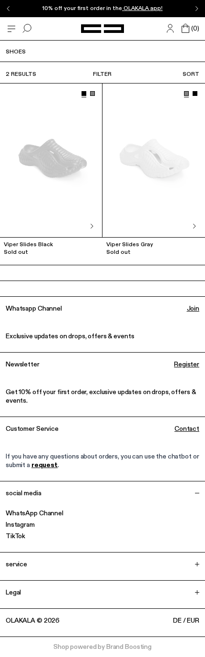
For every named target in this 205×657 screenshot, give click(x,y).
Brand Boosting (129, 647)
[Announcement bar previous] (8, 8)
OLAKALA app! (142, 8)
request (44, 465)
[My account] (170, 28)
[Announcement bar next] (196, 8)
